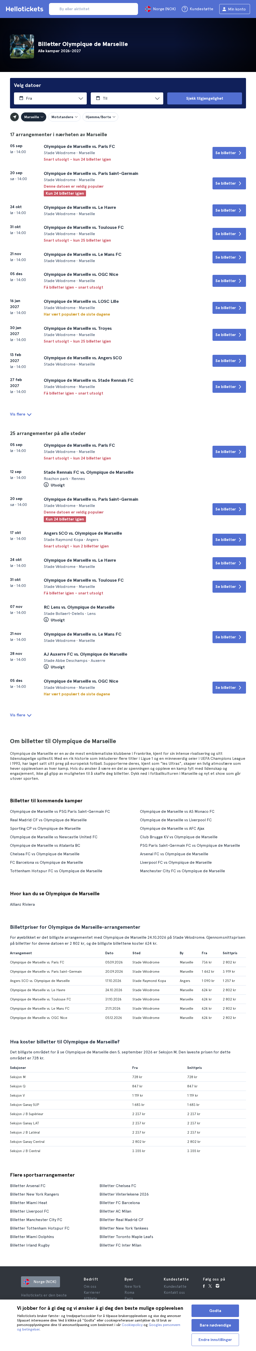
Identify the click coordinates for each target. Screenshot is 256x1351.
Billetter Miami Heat (28, 1202)
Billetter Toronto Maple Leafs (126, 1236)
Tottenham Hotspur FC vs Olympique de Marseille (56, 871)
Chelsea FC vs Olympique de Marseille (45, 854)
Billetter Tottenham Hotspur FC (40, 1228)
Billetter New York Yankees (124, 1228)
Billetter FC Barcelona (120, 1202)
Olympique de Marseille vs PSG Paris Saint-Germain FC (60, 811)
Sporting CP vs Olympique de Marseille (45, 828)
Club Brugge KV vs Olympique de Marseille (179, 837)
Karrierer (92, 1292)
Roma (129, 1292)
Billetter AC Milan (115, 1211)
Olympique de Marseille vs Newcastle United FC (54, 837)
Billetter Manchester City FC (36, 1219)
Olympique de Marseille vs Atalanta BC (45, 845)
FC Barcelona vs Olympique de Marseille (46, 862)
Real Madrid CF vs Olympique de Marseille (48, 820)
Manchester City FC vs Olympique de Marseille (182, 871)
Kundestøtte (175, 1286)
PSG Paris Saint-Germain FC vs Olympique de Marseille (190, 845)
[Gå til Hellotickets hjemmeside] (25, 9)
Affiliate (90, 1298)
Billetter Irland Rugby (30, 1245)
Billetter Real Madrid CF (122, 1219)
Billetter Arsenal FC (28, 1185)
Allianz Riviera (22, 904)
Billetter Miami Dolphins (32, 1236)
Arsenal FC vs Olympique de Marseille (174, 854)
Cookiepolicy (132, 1325)
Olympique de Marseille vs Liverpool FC (176, 820)
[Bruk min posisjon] (14, 116)
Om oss (90, 1286)
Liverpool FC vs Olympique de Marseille (176, 862)
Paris (128, 1298)
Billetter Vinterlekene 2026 (124, 1194)
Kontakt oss (174, 1292)
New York (132, 1286)
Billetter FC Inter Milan (120, 1245)
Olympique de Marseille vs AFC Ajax (172, 828)
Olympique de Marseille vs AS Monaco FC (177, 811)
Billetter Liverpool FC (29, 1211)
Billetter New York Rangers (34, 1194)
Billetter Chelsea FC (118, 1185)
